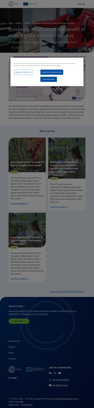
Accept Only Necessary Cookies (52, 72)
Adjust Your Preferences (23, 72)
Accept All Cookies (49, 79)
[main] (47, 71)
